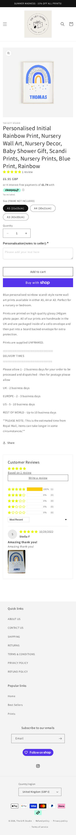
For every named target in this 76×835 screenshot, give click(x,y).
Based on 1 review (19, 472)
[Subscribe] (60, 738)
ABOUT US (14, 619)
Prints (11, 714)
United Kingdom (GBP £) (36, 791)
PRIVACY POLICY (18, 663)
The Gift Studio (24, 820)
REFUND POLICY (18, 671)
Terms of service (40, 826)
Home (11, 696)
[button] (5, 24)
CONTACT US (15, 627)
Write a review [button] (38, 478)
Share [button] (11, 443)
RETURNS (13, 645)
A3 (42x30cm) (16, 217)
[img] (29, 531)
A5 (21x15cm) (15, 208)
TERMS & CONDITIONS (21, 654)
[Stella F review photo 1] (16, 561)
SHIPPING (14, 636)
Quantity (8, 225)
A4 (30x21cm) (42, 208)
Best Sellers (15, 705)
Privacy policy (60, 820)
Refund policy (42, 820)
